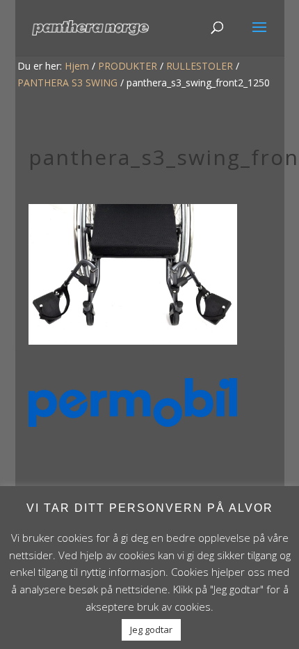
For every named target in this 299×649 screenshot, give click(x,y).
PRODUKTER (127, 65)
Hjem (77, 65)
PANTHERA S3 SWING (67, 82)
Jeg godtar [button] (151, 629)
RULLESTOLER (199, 65)
